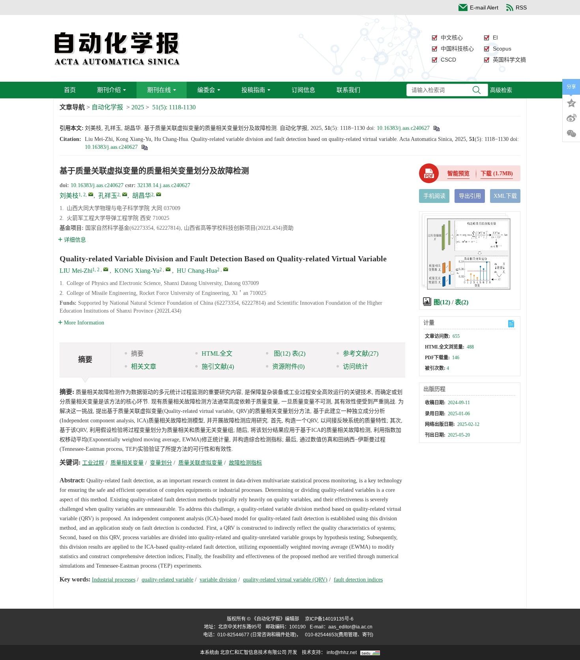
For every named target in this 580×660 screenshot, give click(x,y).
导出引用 (470, 196)
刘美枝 (69, 195)
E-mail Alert (484, 7)
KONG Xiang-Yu (136, 270)
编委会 (206, 89)
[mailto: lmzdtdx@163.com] (106, 269)
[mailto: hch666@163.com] (225, 269)
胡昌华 (141, 195)
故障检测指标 (245, 463)
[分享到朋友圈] (571, 133)
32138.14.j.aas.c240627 (163, 185)
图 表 (288, 353)
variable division (218, 580)
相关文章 (143, 366)
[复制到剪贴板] (436, 128)
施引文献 (218, 366)
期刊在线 (159, 89)
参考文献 (360, 353)
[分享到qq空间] (571, 102)
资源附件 (288, 366)
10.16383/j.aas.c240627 (403, 128)
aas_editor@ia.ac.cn (350, 627)
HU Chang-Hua (197, 270)
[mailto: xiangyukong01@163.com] (168, 269)
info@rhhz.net (342, 652)
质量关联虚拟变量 (200, 463)
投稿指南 (253, 89)
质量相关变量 (127, 463)
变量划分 (161, 463)
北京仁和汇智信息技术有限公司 (253, 652)
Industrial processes (113, 580)
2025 (137, 107)
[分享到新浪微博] (571, 118)
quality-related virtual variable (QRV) (285, 580)
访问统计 (355, 366)
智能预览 (458, 173)
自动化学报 (107, 107)
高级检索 (501, 90)
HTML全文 (217, 353)
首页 (70, 89)
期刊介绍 (109, 89)
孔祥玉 (107, 195)
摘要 (137, 353)
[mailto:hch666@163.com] (158, 194)
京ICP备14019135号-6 (329, 619)
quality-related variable (167, 580)
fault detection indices (358, 580)
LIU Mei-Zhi (76, 270)
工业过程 (93, 463)
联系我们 (348, 89)
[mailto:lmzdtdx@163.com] (91, 194)
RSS (521, 7)
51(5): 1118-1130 (174, 107)
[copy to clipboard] (144, 147)
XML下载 (505, 196)
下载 (497, 173)
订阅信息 (303, 89)
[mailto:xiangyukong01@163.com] (124, 194)
